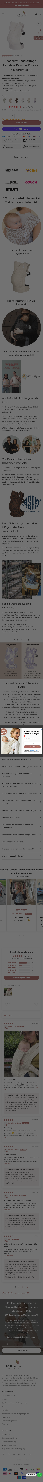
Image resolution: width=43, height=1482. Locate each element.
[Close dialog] (41, 729)
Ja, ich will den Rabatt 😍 (32, 746)
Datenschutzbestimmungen (33, 750)
